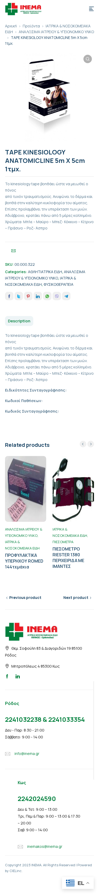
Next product (75, 597)
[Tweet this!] (19, 296)
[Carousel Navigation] (87, 444)
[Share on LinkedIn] (38, 296)
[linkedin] (17, 676)
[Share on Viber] (57, 296)
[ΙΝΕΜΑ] (23, 8)
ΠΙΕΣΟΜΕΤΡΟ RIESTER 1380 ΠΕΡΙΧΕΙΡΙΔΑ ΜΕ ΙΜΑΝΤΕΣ (68, 557)
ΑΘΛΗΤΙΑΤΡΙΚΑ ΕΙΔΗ (45, 271)
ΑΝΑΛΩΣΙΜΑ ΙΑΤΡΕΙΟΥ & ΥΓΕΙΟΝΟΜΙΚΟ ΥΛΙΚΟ (56, 31)
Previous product (25, 597)
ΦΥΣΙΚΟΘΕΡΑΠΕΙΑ (58, 284)
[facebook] (7, 676)
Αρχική (11, 25)
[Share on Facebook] (9, 296)
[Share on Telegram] (66, 296)
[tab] (19, 321)
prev (83, 444)
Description (19, 321)
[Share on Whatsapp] (47, 296)
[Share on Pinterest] (28, 296)
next (90, 444)
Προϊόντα (31, 25)
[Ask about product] (13, 251)
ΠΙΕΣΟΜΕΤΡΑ (63, 541)
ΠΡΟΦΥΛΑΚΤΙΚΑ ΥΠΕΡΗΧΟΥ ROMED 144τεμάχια (24, 561)
